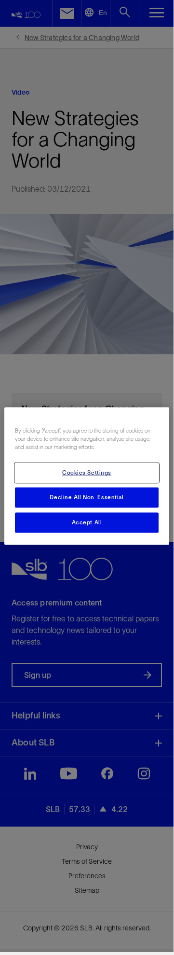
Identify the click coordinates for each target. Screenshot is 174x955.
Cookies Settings (86, 473)
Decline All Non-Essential (86, 497)
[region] (86, 476)
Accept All (87, 522)
